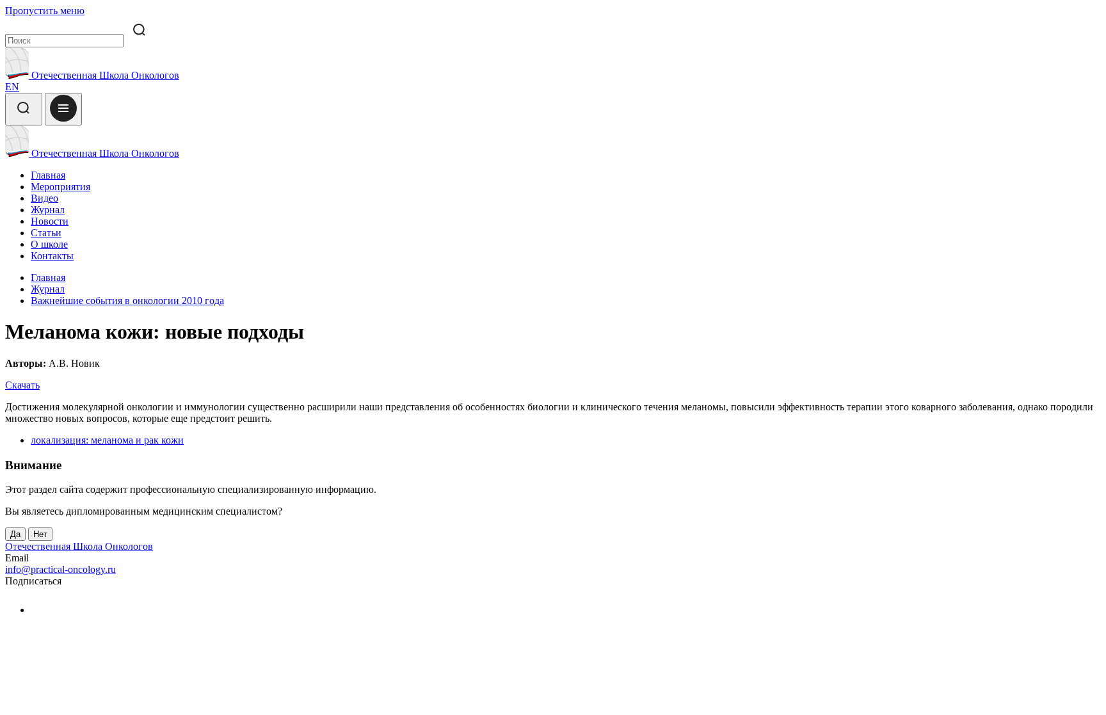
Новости (49, 221)
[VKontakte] (39, 609)
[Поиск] (23, 109)
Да (15, 534)
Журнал (48, 209)
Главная (48, 175)
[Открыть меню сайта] (63, 109)
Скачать (22, 385)
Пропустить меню (44, 10)
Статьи (46, 232)
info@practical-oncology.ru (60, 569)
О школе (49, 244)
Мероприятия (60, 186)
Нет (40, 534)
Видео (44, 198)
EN (12, 86)
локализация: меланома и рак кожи (107, 440)
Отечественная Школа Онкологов (104, 75)
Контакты (52, 255)
